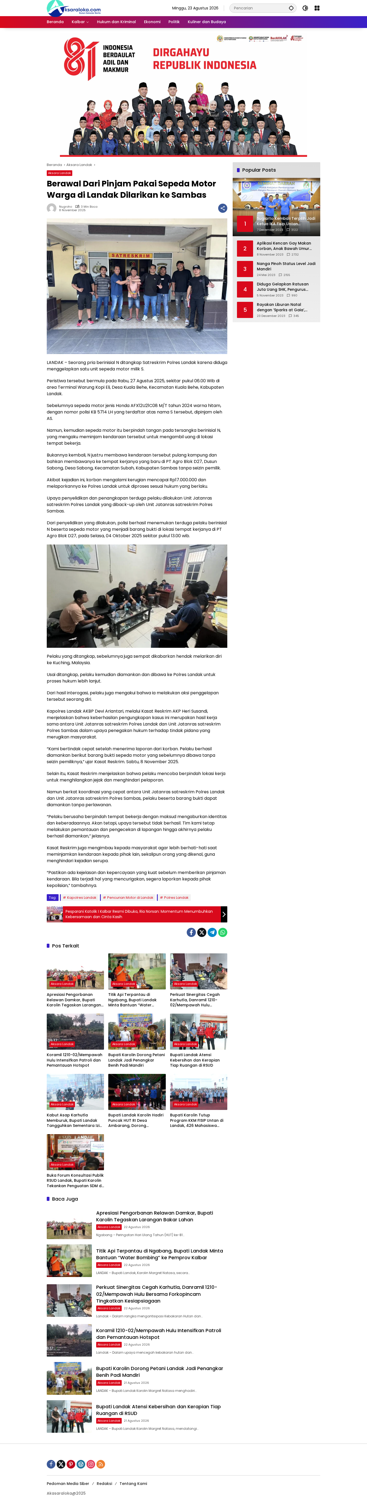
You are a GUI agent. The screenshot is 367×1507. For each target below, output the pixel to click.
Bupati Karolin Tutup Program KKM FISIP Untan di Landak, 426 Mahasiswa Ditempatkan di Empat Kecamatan (196, 1121)
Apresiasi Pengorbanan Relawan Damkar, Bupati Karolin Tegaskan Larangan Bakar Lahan (74, 1000)
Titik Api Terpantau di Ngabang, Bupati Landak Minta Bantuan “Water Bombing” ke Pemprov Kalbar (132, 1000)
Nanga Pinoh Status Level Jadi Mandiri (286, 266)
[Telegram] (212, 932)
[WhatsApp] (222, 932)
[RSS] (100, 1464)
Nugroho (65, 206)
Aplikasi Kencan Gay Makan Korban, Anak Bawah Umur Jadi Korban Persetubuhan (284, 246)
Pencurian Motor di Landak (130, 897)
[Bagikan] (222, 208)
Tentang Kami (133, 1483)
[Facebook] (191, 932)
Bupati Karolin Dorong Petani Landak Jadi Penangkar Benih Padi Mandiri (136, 1060)
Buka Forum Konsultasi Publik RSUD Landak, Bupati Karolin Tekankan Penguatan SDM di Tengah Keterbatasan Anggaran (75, 1181)
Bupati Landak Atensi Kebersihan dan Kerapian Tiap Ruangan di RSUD (195, 1060)
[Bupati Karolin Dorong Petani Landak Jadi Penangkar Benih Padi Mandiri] (136, 1032)
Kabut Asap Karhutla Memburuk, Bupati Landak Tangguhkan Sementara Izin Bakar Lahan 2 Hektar (74, 1121)
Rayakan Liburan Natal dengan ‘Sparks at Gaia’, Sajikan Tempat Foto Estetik (284, 307)
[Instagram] (91, 1464)
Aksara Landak (59, 173)
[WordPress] (81, 1464)
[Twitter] (201, 932)
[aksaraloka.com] (73, 7)
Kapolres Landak (81, 897)
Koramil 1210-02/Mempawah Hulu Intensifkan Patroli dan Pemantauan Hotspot (74, 1060)
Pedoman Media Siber (68, 1483)
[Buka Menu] (317, 8)
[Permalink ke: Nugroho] (53, 208)
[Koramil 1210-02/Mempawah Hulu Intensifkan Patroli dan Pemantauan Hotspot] (75, 1032)
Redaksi (104, 1483)
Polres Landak (176, 897)
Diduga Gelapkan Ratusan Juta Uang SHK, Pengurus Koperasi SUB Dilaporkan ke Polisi (284, 287)
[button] (291, 7)
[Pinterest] (71, 1464)
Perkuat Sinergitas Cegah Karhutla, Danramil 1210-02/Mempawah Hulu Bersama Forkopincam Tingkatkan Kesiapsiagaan (196, 1000)
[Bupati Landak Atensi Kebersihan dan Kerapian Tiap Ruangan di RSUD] (198, 1032)
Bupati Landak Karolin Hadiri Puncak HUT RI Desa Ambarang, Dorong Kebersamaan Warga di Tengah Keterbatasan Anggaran (135, 1121)
